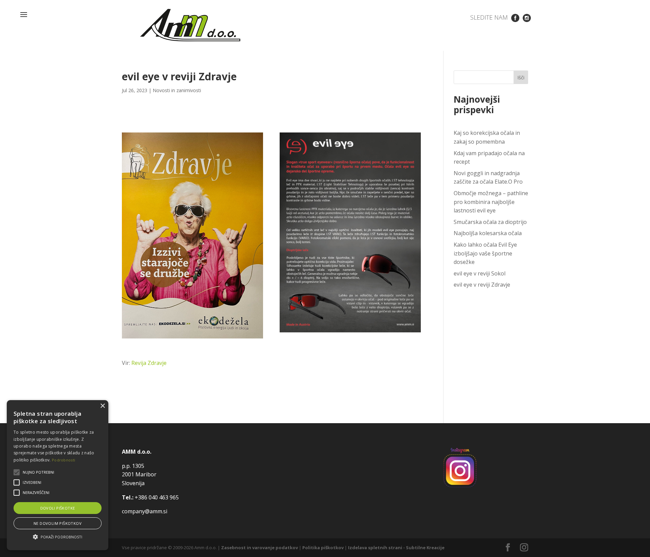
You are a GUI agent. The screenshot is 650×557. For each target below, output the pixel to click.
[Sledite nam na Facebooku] (515, 17)
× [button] (102, 406)
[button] (58, 537)
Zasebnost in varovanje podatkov (259, 547)
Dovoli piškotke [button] (57, 508)
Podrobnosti (63, 459)
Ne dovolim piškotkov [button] (58, 523)
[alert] (57, 475)
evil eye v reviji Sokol (479, 273)
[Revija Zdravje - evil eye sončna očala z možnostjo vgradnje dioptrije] (192, 338)
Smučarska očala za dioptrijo (490, 222)
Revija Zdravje (149, 363)
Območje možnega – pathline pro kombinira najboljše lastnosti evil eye (491, 201)
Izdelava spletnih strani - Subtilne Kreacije (396, 547)
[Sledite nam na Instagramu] (527, 17)
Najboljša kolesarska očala (488, 233)
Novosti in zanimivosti (177, 90)
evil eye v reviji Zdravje (482, 284)
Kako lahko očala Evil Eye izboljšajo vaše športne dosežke (485, 253)
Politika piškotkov (323, 547)
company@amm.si (144, 511)
